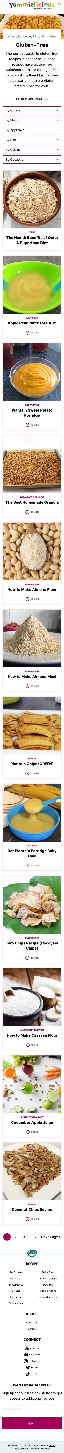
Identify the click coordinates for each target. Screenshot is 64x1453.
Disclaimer (45, 1448)
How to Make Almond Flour (32, 589)
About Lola (32, 1322)
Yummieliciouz (32, 5)
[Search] (60, 4)
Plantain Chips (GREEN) (32, 764)
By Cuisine (16, 1297)
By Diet (16, 1290)
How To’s (48, 1284)
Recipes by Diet (28, 36)
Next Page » (51, 1238)
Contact (32, 1328)
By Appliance (16, 1284)
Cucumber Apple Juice (32, 1122)
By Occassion (16, 1303)
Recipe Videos (48, 1290)
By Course (16, 1272)
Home (11, 36)
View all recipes (48, 1297)
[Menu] (4, 4)
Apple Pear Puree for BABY (32, 323)
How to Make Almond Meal (32, 676)
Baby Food (48, 1272)
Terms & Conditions (30, 1448)
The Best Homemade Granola (32, 502)
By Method (16, 1278)
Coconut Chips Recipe (32, 1209)
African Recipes (48, 1278)
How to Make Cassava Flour (32, 1035)
